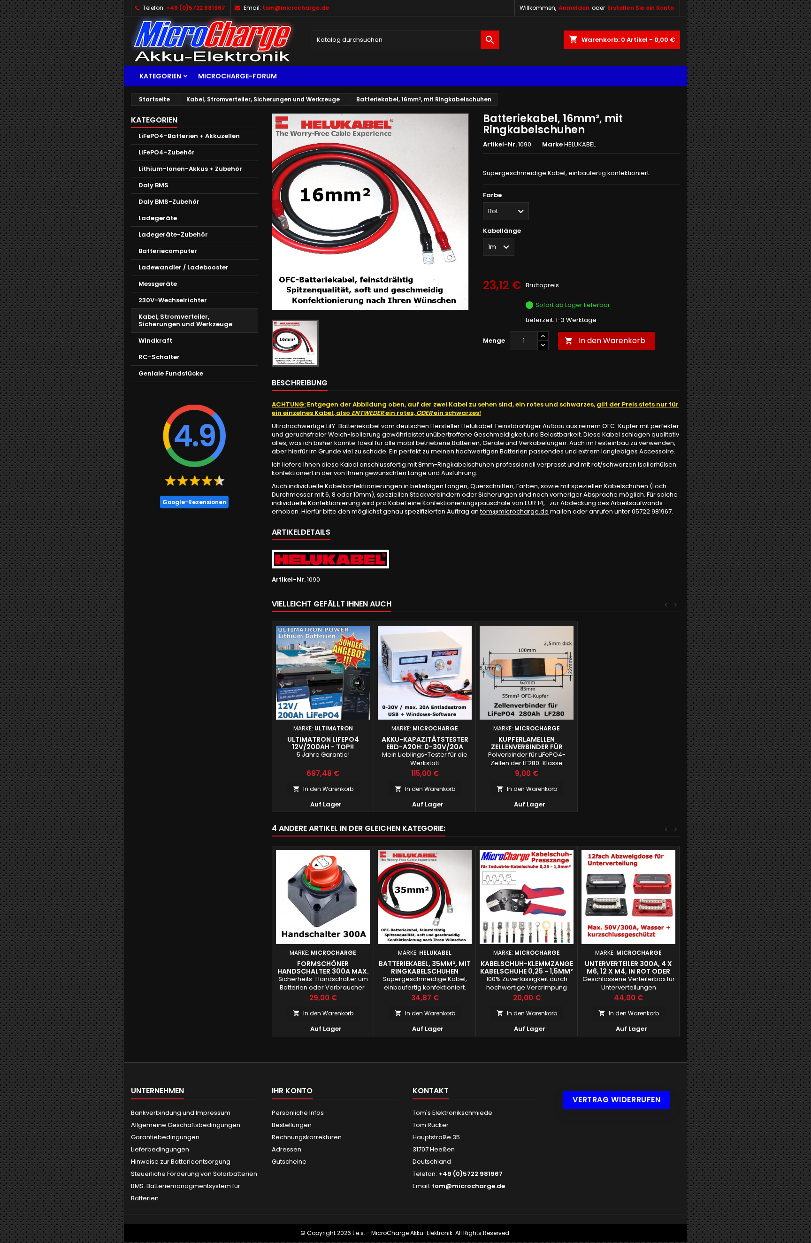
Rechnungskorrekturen (307, 1137)
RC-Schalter (159, 357)
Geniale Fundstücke (170, 373)
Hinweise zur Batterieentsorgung (180, 1161)
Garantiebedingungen (165, 1137)
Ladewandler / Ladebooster (183, 267)
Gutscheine (289, 1161)
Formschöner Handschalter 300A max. (323, 967)
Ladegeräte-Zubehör (173, 234)
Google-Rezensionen (194, 502)
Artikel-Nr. (500, 144)
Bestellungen (292, 1124)
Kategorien (160, 76)
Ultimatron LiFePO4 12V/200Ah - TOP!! (323, 743)
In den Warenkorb (605, 340)
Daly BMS (153, 185)
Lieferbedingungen (160, 1149)
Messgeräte (157, 283)
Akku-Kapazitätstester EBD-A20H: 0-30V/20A (425, 743)
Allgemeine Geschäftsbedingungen (185, 1124)
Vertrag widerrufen (617, 1099)
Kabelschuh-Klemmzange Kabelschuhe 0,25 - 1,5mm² (526, 967)
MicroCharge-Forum (237, 76)
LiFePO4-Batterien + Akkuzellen (189, 135)
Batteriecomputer (167, 250)
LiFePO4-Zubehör (166, 152)
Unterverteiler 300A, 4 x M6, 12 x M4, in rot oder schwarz (628, 971)
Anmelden (574, 8)
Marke (552, 144)
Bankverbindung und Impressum (180, 1112)
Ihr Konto (292, 1090)
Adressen (286, 1149)
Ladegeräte (157, 218)
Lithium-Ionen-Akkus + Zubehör (190, 168)
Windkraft (155, 340)
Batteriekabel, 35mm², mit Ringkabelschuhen (425, 967)
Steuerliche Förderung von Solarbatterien (194, 1173)
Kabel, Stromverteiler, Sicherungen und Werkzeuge (185, 320)
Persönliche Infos (298, 1112)
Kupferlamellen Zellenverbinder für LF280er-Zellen (527, 747)
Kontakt (431, 1090)
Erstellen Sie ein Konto (640, 8)
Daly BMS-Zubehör (168, 201)
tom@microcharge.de (295, 8)
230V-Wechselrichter (172, 300)
